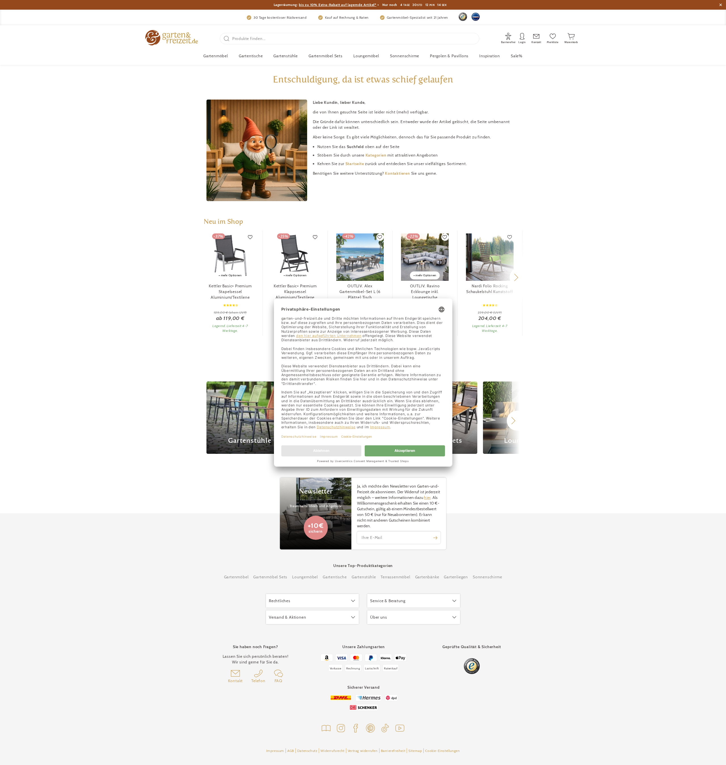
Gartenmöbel (236, 576)
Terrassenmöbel (395, 576)
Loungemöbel (366, 55)
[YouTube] (399, 729)
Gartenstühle (285, 55)
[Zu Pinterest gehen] (370, 729)
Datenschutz (307, 751)
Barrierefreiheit (393, 751)
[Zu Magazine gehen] (326, 729)
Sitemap (415, 751)
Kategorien (377, 155)
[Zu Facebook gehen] (355, 729)
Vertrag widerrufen (363, 751)
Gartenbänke (427, 576)
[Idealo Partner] (475, 16)
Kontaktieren (398, 173)
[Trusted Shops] (463, 16)
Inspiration (489, 55)
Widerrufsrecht (332, 751)
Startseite (355, 163)
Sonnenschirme (404, 55)
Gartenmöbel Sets (326, 55)
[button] (516, 277)
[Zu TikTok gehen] (385, 729)
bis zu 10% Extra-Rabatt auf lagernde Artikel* (337, 5)
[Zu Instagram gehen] (340, 729)
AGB (290, 751)
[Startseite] (171, 38)
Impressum (275, 751)
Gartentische (251, 55)
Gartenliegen (456, 576)
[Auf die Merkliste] (250, 237)
